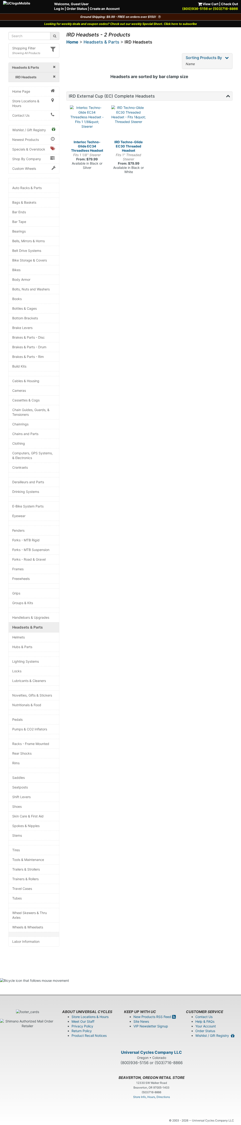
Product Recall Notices (89, 1036)
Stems (17, 835)
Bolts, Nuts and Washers (31, 289)
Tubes (17, 898)
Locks (16, 671)
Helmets (18, 637)
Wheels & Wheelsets (27, 927)
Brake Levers (22, 328)
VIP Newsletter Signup (150, 1026)
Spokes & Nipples (26, 826)
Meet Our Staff (83, 1021)
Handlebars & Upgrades (30, 617)
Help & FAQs (204, 1021)
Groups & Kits (22, 603)
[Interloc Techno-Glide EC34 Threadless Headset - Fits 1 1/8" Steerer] (87, 122)
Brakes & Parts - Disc (28, 337)
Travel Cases (22, 889)
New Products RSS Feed (152, 1017)
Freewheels (21, 579)
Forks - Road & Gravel (29, 559)
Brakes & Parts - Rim (28, 357)
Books (17, 299)
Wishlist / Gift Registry (29, 130)
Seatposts (20, 787)
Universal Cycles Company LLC (151, 1052)
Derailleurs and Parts (28, 482)
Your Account (205, 1026)
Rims (16, 763)
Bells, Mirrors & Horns (28, 241)
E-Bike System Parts (28, 506)
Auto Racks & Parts (27, 188)
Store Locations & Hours (25, 103)
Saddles (18, 778)
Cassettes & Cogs (26, 400)
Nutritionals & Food (26, 705)
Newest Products (25, 140)
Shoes (17, 806)
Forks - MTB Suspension (30, 550)
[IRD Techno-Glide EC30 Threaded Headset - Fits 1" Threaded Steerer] (128, 122)
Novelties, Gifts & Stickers (32, 695)
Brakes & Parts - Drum (29, 347)
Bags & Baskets (24, 202)
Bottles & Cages (24, 308)
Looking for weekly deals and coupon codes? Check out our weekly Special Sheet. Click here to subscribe (120, 24)
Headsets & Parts (27, 627)
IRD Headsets (138, 42)
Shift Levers (21, 797)
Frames (18, 569)
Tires (16, 850)
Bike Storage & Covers (29, 260)
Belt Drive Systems (26, 251)
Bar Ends (19, 212)
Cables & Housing (25, 381)
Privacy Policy (82, 1026)
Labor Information (26, 941)
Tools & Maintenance (28, 860)
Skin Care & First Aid (28, 816)
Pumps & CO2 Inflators (29, 729)
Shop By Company (26, 159)
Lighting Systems (25, 661)
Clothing (18, 443)
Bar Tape (19, 222)
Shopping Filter (24, 48)
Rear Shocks (22, 753)
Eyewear (18, 516)
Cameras (19, 390)
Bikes (16, 270)
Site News (141, 1021)
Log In (59, 9)
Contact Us (20, 115)
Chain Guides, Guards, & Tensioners (30, 412)
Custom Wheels (24, 168)
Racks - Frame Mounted (30, 744)
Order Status (77, 9)
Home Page (21, 91)
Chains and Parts (25, 434)
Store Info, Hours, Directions (151, 1097)
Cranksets (20, 467)
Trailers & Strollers (26, 869)
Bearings (19, 231)
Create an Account (105, 9)
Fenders (18, 530)
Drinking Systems (25, 492)
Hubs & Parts (22, 647)
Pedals (17, 719)
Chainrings (20, 424)
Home (72, 42)
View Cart (210, 4)
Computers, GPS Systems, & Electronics (32, 455)
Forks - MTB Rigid (26, 540)
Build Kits (19, 366)
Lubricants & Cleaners (29, 681)
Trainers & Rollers (25, 879)
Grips (16, 593)
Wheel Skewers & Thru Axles (29, 915)
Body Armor (21, 279)
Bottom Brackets (25, 318)
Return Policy (82, 1031)
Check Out (229, 4)
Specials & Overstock (28, 149)
